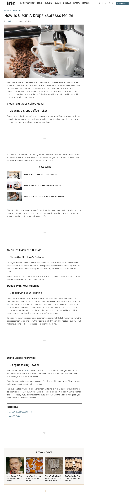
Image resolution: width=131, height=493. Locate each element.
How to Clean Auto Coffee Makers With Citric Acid (43, 186)
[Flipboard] (106, 3)
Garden (58, 3)
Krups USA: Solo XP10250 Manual (19, 412)
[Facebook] (99, 3)
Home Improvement (27, 3)
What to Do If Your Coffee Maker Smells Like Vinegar (44, 197)
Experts (76, 3)
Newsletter (123, 3)
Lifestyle (67, 3)
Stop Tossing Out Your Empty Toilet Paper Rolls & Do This (73, 478)
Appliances (17, 11)
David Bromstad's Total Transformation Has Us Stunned (14, 478)
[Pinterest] (103, 3)
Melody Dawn (11, 21)
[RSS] (112, 3)
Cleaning (48, 3)
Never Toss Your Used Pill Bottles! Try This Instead (33, 478)
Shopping (7, 11)
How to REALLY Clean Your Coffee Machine (40, 175)
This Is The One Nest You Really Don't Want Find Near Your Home (53, 478)
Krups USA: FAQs (13, 416)
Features (86, 3)
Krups (9, 304)
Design (39, 3)
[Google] (109, 3)
